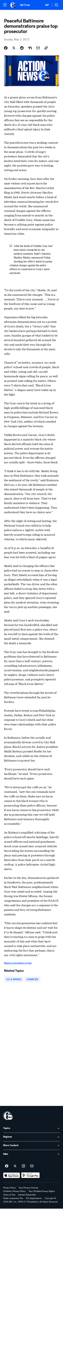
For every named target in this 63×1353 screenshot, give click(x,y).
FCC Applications (34, 1198)
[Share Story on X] (14, 48)
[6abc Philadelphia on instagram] (23, 1166)
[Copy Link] (46, 48)
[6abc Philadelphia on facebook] (6, 1166)
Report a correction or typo (18, 963)
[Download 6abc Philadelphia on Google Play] (30, 1175)
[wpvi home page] (8, 1116)
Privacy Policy (9, 1188)
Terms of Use (9, 1195)
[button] (5, 4)
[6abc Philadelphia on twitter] (15, 1166)
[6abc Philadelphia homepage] (13, 5)
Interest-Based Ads (27, 1195)
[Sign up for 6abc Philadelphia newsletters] (31, 1166)
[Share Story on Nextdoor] (30, 48)
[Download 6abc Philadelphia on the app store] (11, 1175)
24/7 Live (25, 5)
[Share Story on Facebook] (6, 48)
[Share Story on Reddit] (22, 48)
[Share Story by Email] (38, 48)
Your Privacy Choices (28, 1188)
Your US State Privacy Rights (42, 1191)
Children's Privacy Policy (14, 1191)
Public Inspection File (13, 1198)
